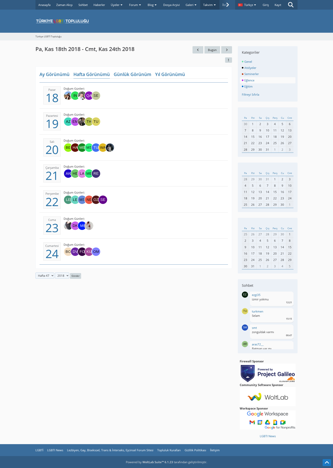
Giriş (266, 5)
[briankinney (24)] (68, 95)
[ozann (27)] (96, 199)
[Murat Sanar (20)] (89, 147)
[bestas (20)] (68, 147)
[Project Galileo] (268, 373)
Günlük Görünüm (132, 74)
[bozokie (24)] (68, 251)
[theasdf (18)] (89, 121)
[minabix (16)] (82, 225)
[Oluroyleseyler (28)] (89, 225)
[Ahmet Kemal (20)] (68, 173)
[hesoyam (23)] (75, 173)
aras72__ (258, 344)
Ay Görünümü (55, 74)
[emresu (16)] (75, 121)
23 (52, 228)
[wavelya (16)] (103, 147)
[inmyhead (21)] (75, 95)
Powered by (149, 462)
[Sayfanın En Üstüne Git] (327, 462)
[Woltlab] (268, 396)
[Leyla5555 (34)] (68, 199)
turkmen (257, 311)
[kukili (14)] (89, 251)
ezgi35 (256, 295)
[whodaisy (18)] (109, 147)
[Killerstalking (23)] (82, 121)
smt (254, 328)
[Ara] (291, 5)
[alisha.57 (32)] (68, 225)
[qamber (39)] (89, 95)
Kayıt (278, 5)
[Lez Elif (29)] (75, 199)
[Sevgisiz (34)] (103, 199)
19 (52, 123)
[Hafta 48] (226, 49)
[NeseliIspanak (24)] (89, 199)
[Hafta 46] (198, 49)
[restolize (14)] (96, 173)
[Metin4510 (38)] (89, 173)
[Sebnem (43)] (96, 95)
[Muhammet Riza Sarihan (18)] (82, 199)
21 (52, 175)
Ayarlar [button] (288, 296)
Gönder (75, 275)
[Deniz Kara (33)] (75, 225)
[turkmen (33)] (96, 121)
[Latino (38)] (82, 173)
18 (52, 97)
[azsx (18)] (68, 121)
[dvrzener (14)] (75, 251)
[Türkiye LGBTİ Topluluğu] (166, 21)
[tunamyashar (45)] (96, 147)
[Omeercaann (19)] (96, 251)
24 (52, 254)
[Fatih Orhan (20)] (82, 251)
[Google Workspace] (268, 420)
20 (52, 149)
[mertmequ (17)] (82, 147)
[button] (247, 5)
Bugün (212, 50)
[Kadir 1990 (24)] (82, 95)
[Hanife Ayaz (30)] (75, 147)
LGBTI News (268, 436)
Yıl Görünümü (170, 74)
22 (52, 202)
